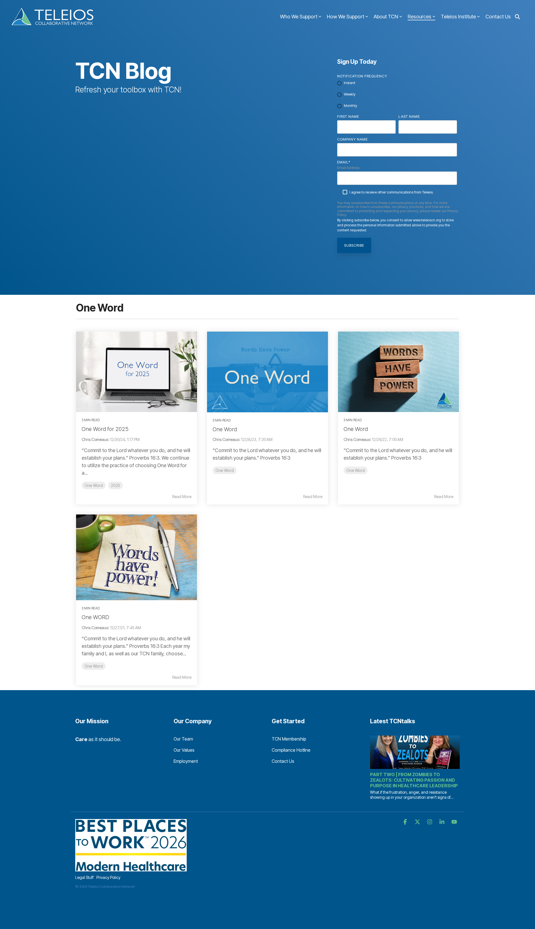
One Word (93, 485)
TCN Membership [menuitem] (289, 739)
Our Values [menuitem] (184, 750)
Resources (419, 16)
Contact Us (498, 16)
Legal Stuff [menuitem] (84, 877)
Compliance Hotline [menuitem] (291, 750)
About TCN (386, 16)
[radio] (397, 83)
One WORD (95, 617)
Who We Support (298, 16)
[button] (405, 822)
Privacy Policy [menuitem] (108, 877)
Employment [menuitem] (186, 761)
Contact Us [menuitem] (283, 761)
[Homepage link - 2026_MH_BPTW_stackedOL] (131, 868)
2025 (115, 485)
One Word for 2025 (105, 429)
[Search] (517, 16)
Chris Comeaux (95, 439)
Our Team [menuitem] (183, 739)
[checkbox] (397, 94)
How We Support (345, 16)
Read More (181, 496)
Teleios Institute (458, 16)
